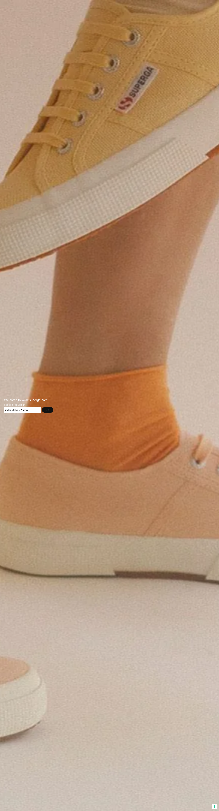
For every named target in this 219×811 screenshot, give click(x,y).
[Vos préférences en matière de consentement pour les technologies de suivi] (214, 806)
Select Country (15, 405)
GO (48, 410)
